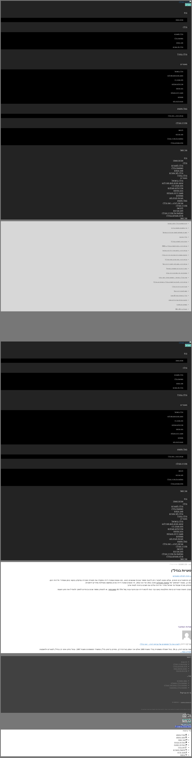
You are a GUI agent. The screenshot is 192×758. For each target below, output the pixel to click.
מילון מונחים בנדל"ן (180, 666)
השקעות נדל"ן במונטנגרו (178, 688)
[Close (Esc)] (190, 719)
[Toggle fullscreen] (186, 719)
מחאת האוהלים (162, 583)
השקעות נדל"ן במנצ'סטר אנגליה (175, 685)
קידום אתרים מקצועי (186, 702)
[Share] (188, 719)
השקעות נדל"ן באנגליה (179, 683)
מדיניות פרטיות (181, 671)
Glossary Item (183, 564)
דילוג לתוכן (186, 724)
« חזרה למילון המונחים (182, 576)
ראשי (189, 564)
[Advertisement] (96, 326)
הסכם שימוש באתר (180, 669)
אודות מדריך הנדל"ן (180, 664)
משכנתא (112, 589)
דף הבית (184, 662)
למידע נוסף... (185, 652)
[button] (183, 727)
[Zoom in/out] (184, 719)
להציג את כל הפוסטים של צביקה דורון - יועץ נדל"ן (160, 644)
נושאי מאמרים (182, 681)
